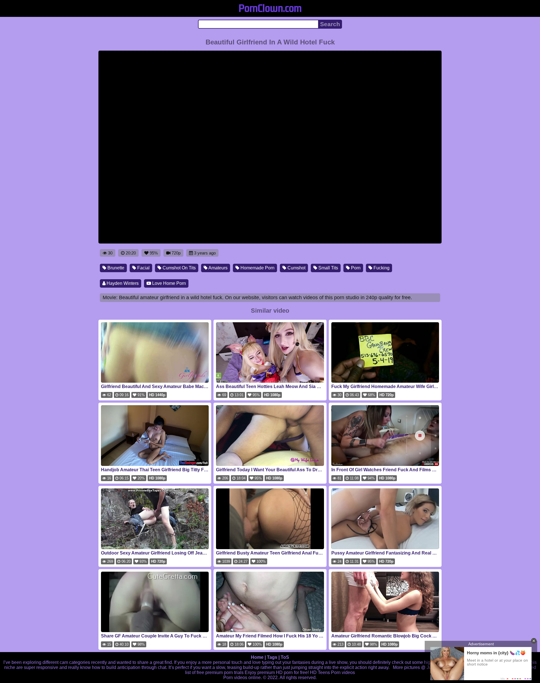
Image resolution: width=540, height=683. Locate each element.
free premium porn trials (220, 672)
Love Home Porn (168, 283)
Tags (272, 657)
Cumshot (295, 267)
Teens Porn (329, 672)
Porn (355, 267)
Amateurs (218, 267)
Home (257, 657)
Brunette (115, 267)
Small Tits (327, 267)
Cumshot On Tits (178, 267)
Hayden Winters (122, 283)
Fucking (381, 267)
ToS (285, 657)
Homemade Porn (256, 267)
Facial (143, 267)
